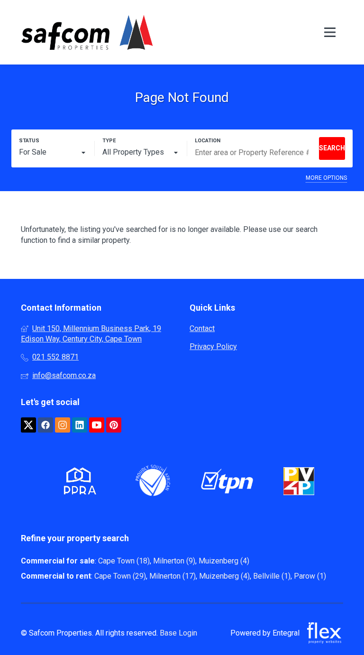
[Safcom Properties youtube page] (96, 425)
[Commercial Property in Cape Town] (87, 32)
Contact (202, 328)
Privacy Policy (213, 346)
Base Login (178, 632)
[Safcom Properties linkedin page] (79, 425)
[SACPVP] (298, 482)
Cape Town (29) (120, 576)
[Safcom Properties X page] (28, 425)
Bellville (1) (272, 576)
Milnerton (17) (172, 576)
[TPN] (227, 483)
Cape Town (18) (124, 560)
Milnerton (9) (174, 560)
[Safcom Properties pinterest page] (113, 425)
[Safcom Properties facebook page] (45, 425)
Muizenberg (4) (224, 560)
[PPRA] (77, 482)
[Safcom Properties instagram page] (62, 425)
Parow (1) (310, 576)
